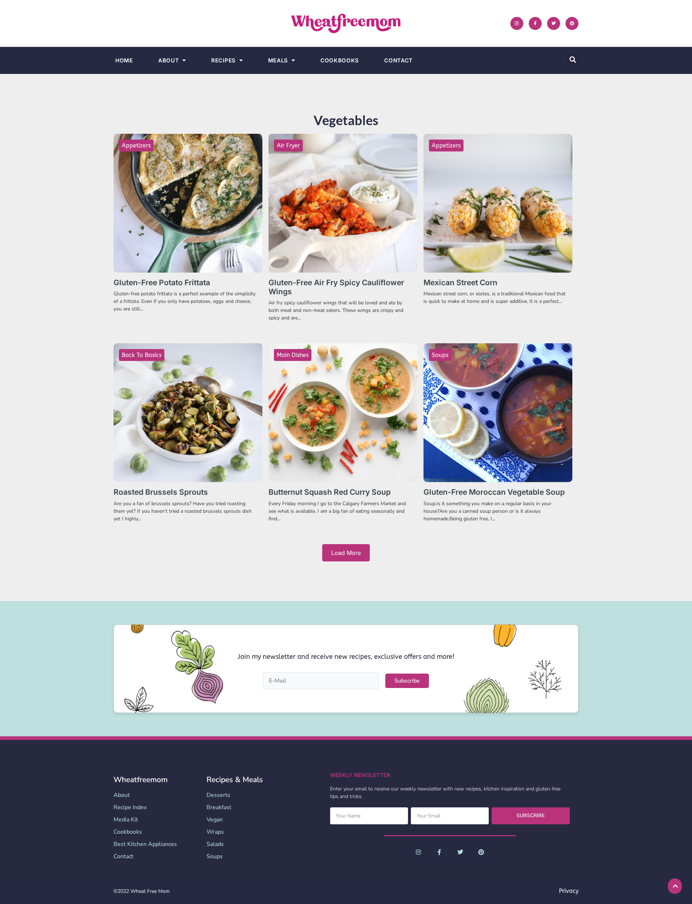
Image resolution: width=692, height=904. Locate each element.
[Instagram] (516, 23)
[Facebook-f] (535, 23)
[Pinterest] (571, 23)
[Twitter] (553, 23)
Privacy (568, 890)
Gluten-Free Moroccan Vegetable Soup (494, 492)
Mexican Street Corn (460, 282)
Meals (278, 60)
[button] (572, 59)
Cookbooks (339, 60)
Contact (398, 60)
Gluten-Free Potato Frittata (162, 282)
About (168, 60)
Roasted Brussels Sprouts (161, 492)
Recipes (223, 60)
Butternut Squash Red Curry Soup (330, 492)
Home (124, 60)
